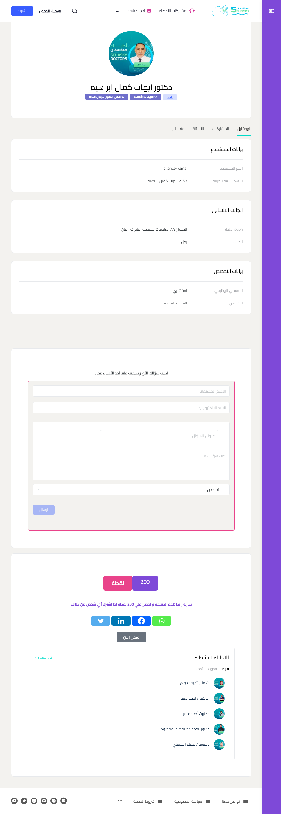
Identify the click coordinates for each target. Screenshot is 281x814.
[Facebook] (141, 621)
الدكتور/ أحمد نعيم (195, 698)
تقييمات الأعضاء (144, 96)
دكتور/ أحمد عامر (196, 713)
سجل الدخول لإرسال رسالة (105, 96)
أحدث (199, 669)
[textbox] (131, 463)
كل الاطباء (45, 657)
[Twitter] (100, 621)
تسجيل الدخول (50, 11)
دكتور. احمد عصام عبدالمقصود (185, 728)
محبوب (212, 669)
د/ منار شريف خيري (195, 682)
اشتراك (22, 11)
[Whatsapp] (161, 621)
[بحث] (74, 11)
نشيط (225, 669)
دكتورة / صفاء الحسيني (191, 744)
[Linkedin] (121, 621)
